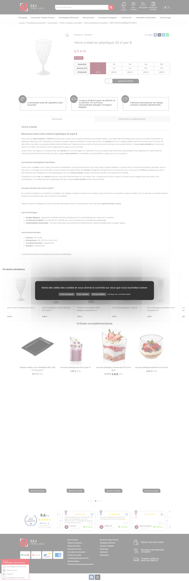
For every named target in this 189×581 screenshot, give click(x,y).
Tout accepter (67, 294)
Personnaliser (98, 294)
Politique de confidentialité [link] (118, 294)
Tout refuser (83, 294)
